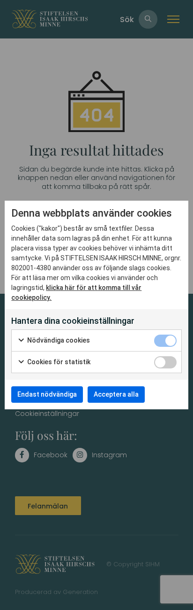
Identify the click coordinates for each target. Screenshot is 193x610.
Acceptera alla (116, 394)
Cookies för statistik (58, 362)
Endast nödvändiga (47, 394)
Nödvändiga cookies (58, 340)
